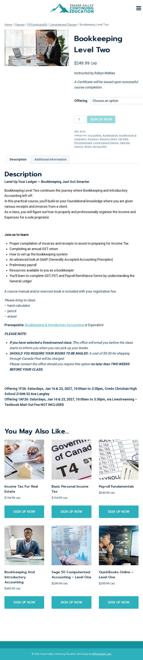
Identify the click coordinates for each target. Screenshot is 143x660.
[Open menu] (138, 8)
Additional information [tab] (50, 159)
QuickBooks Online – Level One (116, 574)
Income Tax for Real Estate (21, 489)
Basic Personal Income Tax (70, 489)
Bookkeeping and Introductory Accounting (19, 577)
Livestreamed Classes (106, 142)
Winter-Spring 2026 (95, 146)
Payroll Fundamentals (116, 486)
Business (93, 139)
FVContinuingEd (83, 142)
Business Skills (108, 139)
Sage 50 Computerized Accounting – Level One (71, 574)
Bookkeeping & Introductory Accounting (54, 325)
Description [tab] (18, 159)
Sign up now (101, 119)
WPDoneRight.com (101, 654)
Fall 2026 (123, 139)
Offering (80, 101)
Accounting (94, 135)
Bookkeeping (110, 135)
